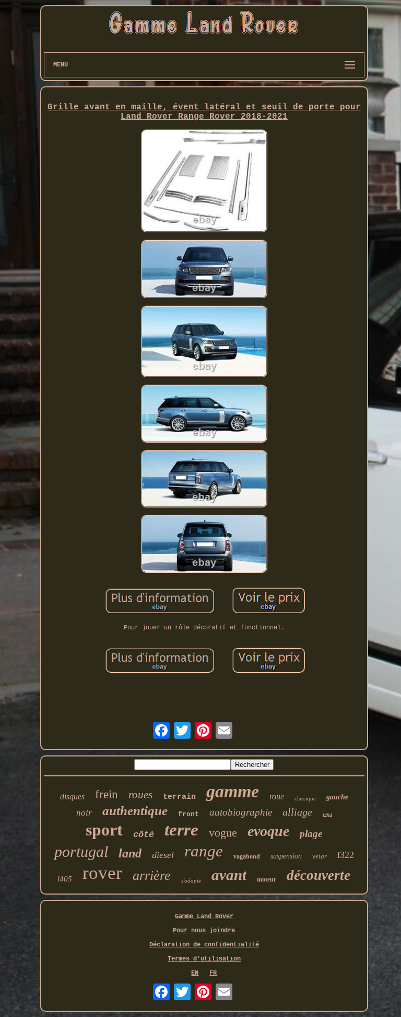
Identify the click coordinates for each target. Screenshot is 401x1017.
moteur (266, 879)
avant (228, 874)
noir (84, 813)
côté (143, 835)
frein (106, 794)
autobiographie (240, 812)
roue (276, 796)
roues (140, 794)
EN (194, 973)
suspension (286, 856)
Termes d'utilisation (204, 959)
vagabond (246, 856)
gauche (337, 797)
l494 (327, 815)
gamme (232, 791)
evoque (268, 831)
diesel (163, 855)
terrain (179, 797)
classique (305, 798)
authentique (135, 811)
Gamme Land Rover (204, 916)
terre (181, 829)
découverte (318, 875)
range (203, 851)
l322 (345, 855)
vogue (223, 832)
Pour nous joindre (204, 930)
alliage (297, 812)
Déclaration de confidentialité (204, 944)
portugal (81, 851)
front (188, 814)
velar (319, 856)
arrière (152, 875)
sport (104, 829)
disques (72, 796)
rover (102, 873)
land (130, 853)
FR (213, 973)
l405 (64, 879)
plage (311, 833)
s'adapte (191, 880)
